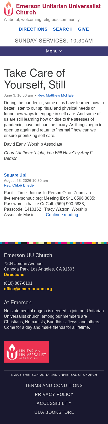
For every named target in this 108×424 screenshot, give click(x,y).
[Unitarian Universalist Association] (27, 351)
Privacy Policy (54, 394)
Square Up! (15, 175)
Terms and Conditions (54, 385)
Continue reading (62, 215)
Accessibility (54, 403)
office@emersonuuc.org (28, 289)
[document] (54, 146)
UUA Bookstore (54, 412)
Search (63, 29)
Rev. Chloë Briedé (19, 185)
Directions (33, 29)
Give (83, 29)
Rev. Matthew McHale (55, 95)
